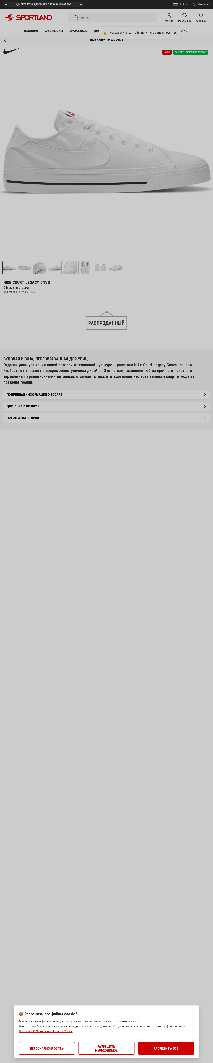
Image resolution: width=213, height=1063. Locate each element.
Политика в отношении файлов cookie (46, 1031)
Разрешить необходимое (106, 1048)
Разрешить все (166, 1049)
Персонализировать (47, 1049)
